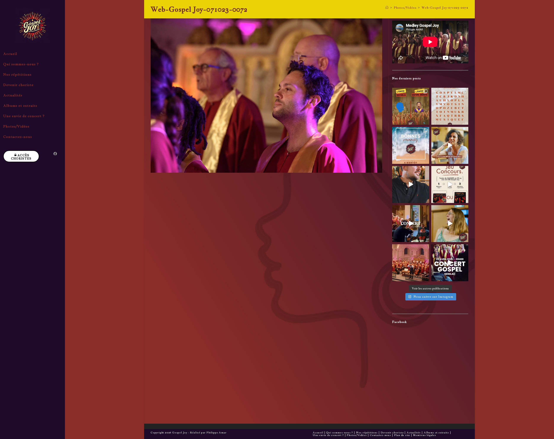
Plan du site (402, 435)
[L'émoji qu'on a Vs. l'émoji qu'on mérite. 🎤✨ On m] (410, 106)
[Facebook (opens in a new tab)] (55, 154)
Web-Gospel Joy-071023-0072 (445, 8)
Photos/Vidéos (357, 435)
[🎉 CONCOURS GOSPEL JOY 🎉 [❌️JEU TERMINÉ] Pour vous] (449, 184)
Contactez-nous (380, 435)
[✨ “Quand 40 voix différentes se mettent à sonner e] (410, 184)
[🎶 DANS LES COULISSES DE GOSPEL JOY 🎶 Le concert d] (449, 223)
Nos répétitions (367, 432)
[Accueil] (387, 8)
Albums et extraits (436, 432)
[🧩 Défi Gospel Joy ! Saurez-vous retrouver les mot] (449, 106)
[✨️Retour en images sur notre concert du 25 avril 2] (410, 223)
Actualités (414, 432)
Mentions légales (424, 435)
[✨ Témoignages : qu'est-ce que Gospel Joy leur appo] (449, 145)
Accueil (318, 432)
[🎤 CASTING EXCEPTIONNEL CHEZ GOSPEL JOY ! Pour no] (410, 262)
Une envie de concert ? (328, 435)
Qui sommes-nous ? (339, 432)
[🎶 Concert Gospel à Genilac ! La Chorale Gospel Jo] (449, 262)
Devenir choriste (392, 432)
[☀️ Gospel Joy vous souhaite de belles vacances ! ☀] (410, 145)
